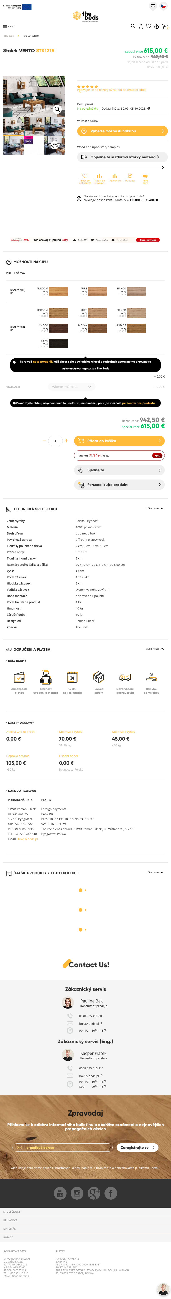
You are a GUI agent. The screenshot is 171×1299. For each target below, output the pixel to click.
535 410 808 (151, 200)
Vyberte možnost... (65, 387)
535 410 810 (132, 200)
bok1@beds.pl (27, 839)
